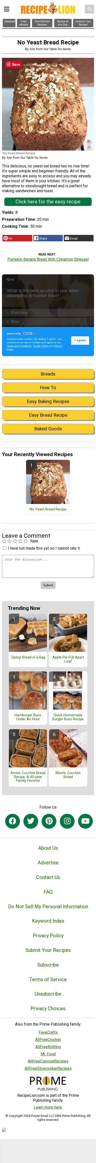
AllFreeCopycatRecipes (48, 1061)
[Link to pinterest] (49, 821)
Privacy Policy (48, 936)
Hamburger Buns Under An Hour (28, 717)
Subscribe (48, 965)
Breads (48, 374)
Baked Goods (48, 429)
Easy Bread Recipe (48, 415)
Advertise (48, 863)
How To (48, 387)
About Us (48, 848)
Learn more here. (48, 1107)
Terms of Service (48, 979)
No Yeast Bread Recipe (48, 509)
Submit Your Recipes (48, 950)
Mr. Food (48, 1054)
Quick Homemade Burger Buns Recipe (68, 717)
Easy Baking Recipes (48, 401)
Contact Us (48, 877)
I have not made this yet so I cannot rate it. (44, 548)
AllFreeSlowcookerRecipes (48, 1068)
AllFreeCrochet (48, 1039)
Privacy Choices (48, 1008)
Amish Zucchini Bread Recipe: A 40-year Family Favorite (28, 777)
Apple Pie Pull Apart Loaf (68, 659)
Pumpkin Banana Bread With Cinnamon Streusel (48, 259)
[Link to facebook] (12, 821)
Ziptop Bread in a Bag (28, 658)
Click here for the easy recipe (48, 202)
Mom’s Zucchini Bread (68, 775)
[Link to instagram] (67, 821)
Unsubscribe (48, 994)
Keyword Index (48, 921)
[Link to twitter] (30, 821)
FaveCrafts (48, 1032)
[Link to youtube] (85, 821)
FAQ (48, 892)
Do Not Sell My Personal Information (48, 907)
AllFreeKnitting (48, 1046)
